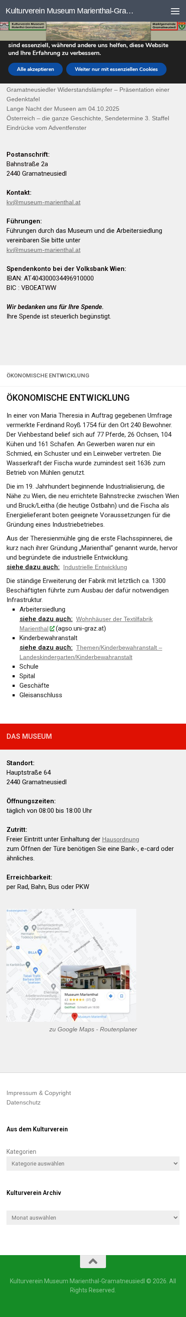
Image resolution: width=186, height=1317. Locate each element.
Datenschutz (23, 1102)
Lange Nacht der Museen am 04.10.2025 (62, 108)
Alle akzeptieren (35, 69)
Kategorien (21, 1151)
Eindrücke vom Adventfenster (46, 127)
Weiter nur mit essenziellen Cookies (116, 69)
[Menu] (175, 11)
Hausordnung (120, 839)
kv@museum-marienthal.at (43, 202)
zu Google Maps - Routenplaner (93, 1029)
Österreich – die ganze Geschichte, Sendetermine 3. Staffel (87, 118)
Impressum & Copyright (38, 1092)
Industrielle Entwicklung (95, 567)
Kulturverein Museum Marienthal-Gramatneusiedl (73, 10)
